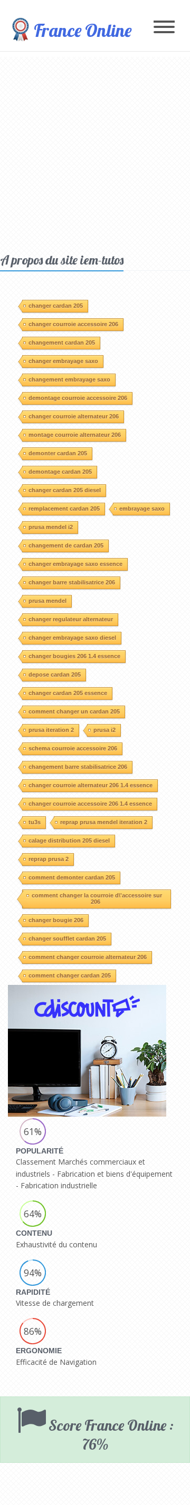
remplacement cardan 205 (64, 508)
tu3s (34, 822)
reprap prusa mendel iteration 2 (103, 822)
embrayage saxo (142, 508)
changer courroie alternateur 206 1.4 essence (90, 785)
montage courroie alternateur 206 (74, 435)
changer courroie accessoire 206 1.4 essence (90, 803)
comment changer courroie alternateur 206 (87, 957)
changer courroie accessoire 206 (73, 324)
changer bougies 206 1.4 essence (74, 656)
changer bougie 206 (55, 920)
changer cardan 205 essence (67, 693)
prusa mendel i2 (50, 527)
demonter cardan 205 (57, 453)
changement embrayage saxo (69, 379)
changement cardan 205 (61, 342)
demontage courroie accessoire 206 (77, 398)
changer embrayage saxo (63, 361)
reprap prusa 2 (48, 859)
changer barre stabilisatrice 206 (71, 582)
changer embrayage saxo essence (75, 564)
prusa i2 (104, 730)
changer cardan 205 (55, 305)
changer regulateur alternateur (70, 619)
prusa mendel (47, 601)
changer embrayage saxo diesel (72, 637)
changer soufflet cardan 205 (67, 938)
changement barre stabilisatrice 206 (77, 767)
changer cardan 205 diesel (64, 490)
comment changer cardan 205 (69, 975)
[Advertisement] (95, 152)
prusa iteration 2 (51, 730)
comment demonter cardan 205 (71, 877)
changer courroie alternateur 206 (73, 416)
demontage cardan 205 (60, 471)
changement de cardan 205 (65, 545)
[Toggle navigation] (164, 28)
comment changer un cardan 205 (74, 711)
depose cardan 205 (54, 674)
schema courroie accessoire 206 (72, 748)
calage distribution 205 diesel (69, 840)
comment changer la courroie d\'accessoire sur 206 (97, 898)
